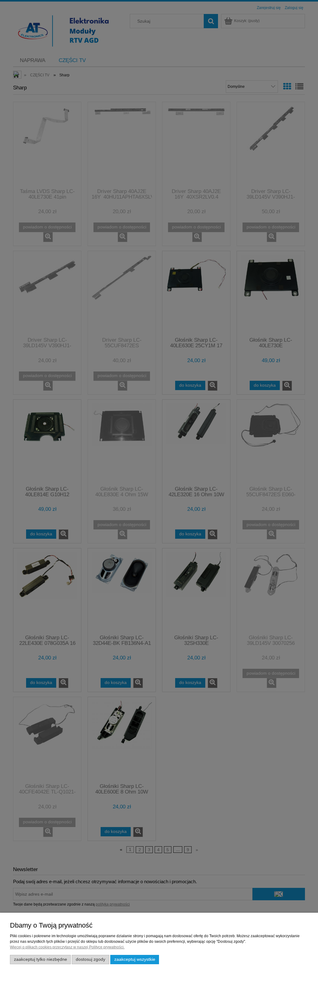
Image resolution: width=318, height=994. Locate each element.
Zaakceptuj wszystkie (134, 959)
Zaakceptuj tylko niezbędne (40, 959)
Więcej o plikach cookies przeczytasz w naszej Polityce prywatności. (67, 947)
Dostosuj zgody (90, 959)
